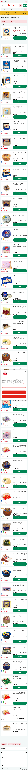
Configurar (14, 388)
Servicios (3, 761)
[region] (14, 385)
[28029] (20, 5)
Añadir (20, 38)
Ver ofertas (23, 13)
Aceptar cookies (14, 396)
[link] (14, 744)
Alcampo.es (4, 752)
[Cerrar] (25, 371)
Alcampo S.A (4, 748)
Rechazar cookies (14, 392)
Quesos (2, 17)
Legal (2, 757)
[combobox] (12, 9)
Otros (2, 765)
